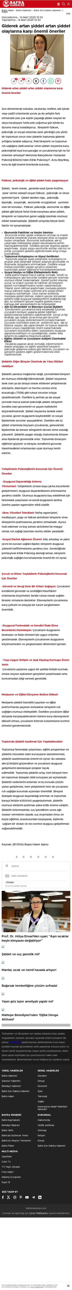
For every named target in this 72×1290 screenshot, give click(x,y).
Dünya (41, 1081)
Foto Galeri (7, 1172)
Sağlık (5, 12)
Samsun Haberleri (11, 1081)
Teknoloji (42, 1096)
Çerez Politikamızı (38, 1213)
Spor (40, 1091)
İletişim (41, 1135)
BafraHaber (15, 1042)
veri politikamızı (36, 1287)
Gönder (10, 882)
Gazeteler (7, 1157)
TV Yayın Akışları (11, 1167)
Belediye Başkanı (11, 1125)
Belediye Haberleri (11, 1086)
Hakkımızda (44, 1120)
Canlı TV (6, 1162)
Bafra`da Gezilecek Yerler (15, 1135)
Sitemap (42, 1130)
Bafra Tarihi (7, 1130)
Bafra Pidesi (8, 1146)
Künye (41, 1141)
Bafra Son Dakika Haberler (15, 1091)
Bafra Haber (8, 1096)
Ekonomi (42, 1086)
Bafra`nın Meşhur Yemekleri (16, 1141)
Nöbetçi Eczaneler (11, 1177)
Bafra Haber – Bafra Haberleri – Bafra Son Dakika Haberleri (31, 10)
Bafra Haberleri (9, 1076)
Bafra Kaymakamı (11, 1120)
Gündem (42, 1076)
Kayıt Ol (6, 1182)
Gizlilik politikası (46, 1125)
